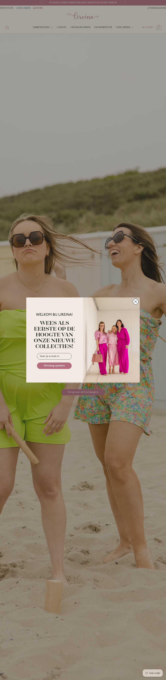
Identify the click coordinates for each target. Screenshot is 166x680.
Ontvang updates (54, 365)
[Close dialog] (135, 301)
